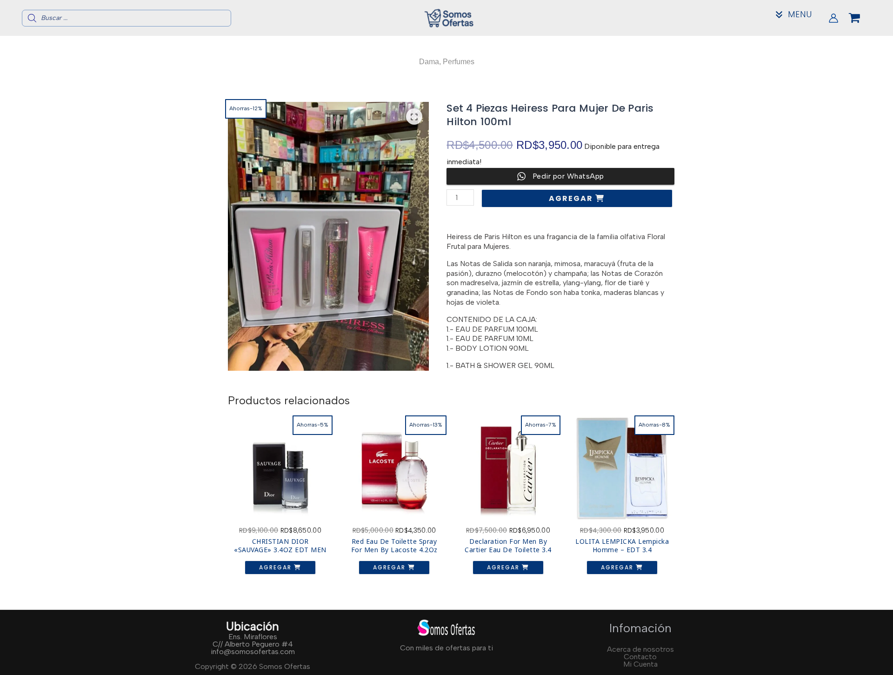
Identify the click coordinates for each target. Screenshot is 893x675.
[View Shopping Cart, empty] (862, 18)
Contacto (640, 656)
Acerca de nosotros (640, 649)
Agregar (572, 198)
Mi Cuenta (640, 664)
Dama (429, 62)
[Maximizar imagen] (414, 116)
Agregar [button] (276, 567)
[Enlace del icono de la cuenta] (833, 18)
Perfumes (458, 62)
